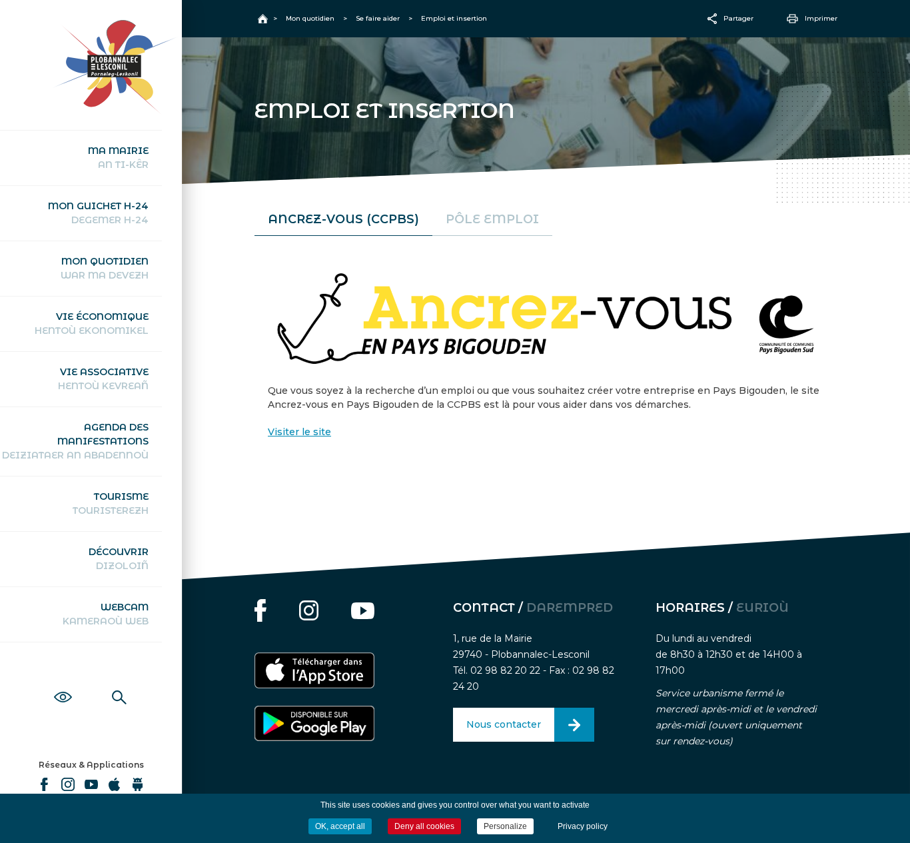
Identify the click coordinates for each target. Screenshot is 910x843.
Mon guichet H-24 (98, 213)
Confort (63, 682)
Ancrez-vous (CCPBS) (343, 219)
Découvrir (119, 559)
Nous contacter (503, 724)
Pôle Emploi (492, 219)
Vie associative (103, 379)
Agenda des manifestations (75, 441)
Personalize (505, 826)
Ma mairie (118, 158)
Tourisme (111, 503)
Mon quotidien (105, 268)
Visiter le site (299, 432)
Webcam (106, 614)
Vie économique (92, 324)
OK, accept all (340, 826)
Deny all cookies (424, 826)
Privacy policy (583, 826)
